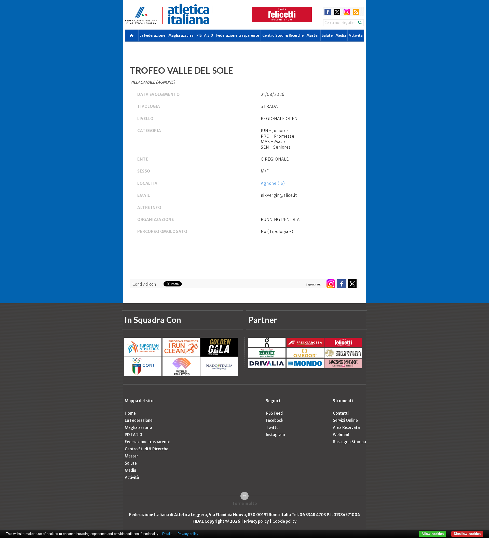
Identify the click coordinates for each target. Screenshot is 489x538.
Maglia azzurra (181, 35)
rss (356, 12)
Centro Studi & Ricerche (283, 35)
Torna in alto (244, 503)
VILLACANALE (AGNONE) (152, 82)
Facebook (274, 420)
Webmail (341, 434)
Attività (356, 35)
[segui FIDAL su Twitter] (352, 283)
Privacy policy (256, 521)
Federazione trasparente (237, 35)
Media (340, 35)
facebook (327, 12)
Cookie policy (284, 521)
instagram (347, 12)
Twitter (273, 427)
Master (312, 35)
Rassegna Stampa (349, 441)
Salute (327, 35)
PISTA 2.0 (204, 35)
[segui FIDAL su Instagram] (330, 283)
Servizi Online (345, 420)
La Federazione (152, 35)
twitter (337, 12)
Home (130, 413)
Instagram (275, 434)
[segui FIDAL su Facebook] (341, 283)
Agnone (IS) (273, 183)
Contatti (341, 413)
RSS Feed (274, 413)
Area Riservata (346, 427)
